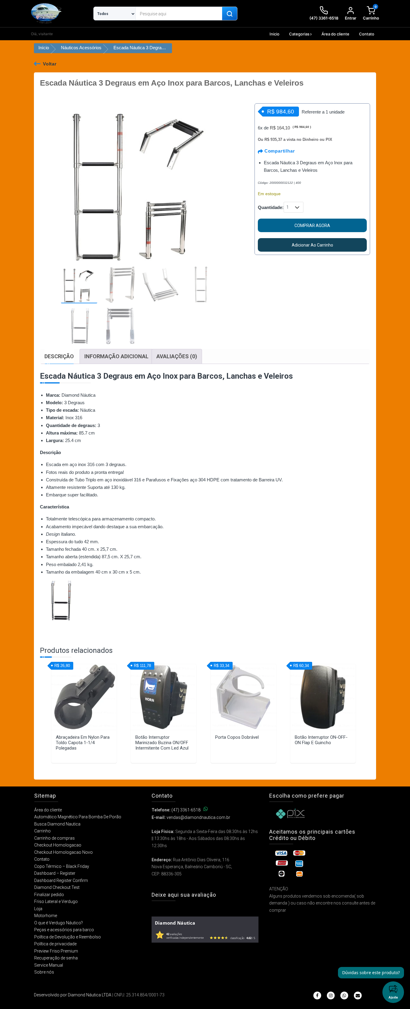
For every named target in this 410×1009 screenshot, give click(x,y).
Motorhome (45, 915)
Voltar (50, 63)
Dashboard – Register (54, 873)
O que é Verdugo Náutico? (58, 922)
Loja (38, 908)
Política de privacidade (55, 943)
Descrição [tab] (59, 356)
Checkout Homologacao (57, 845)
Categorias (299, 34)
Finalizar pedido (49, 894)
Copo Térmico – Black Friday (61, 866)
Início (43, 47)
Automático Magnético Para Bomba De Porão (77, 816)
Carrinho (42, 831)
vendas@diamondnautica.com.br (198, 817)
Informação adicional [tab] (116, 356)
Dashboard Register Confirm (61, 880)
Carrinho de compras (54, 838)
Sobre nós (44, 972)
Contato (366, 34)
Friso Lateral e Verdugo (56, 901)
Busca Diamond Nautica (57, 824)
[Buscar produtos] (229, 14)
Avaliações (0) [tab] (176, 356)
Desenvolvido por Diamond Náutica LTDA (72, 994)
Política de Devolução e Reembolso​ (67, 937)
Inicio (274, 34)
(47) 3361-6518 (185, 810)
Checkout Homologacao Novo (63, 852)
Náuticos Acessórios (81, 47)
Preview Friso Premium (56, 951)
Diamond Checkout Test (57, 887)
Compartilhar (279, 150)
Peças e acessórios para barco (64, 929)
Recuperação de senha (56, 958)
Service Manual (48, 965)
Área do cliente (335, 34)
